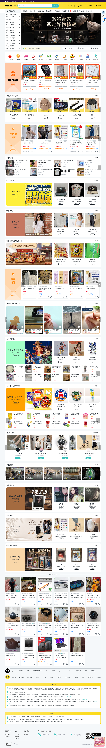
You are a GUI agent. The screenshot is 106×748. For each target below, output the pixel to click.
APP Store (96, 734)
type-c (13, 671)
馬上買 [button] (60, 264)
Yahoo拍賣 (10, 6)
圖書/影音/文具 (10, 19)
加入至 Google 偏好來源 (103, 16)
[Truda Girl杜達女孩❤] (41, 450)
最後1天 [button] (61, 203)
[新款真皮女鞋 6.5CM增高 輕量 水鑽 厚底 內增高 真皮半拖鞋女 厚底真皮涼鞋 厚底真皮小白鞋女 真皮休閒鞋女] (13, 442)
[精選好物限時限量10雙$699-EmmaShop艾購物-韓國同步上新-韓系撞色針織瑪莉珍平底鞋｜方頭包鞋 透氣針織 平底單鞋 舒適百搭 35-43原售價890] (84, 442)
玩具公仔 (64, 11)
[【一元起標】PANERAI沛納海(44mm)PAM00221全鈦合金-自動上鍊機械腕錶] (61, 442)
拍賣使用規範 (93, 744)
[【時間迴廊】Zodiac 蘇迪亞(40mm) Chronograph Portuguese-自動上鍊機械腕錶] (72, 438)
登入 (72, 5)
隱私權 (88, 744)
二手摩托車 (78, 671)
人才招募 (26, 734)
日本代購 (81, 11)
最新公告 (17, 738)
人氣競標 (57, 11)
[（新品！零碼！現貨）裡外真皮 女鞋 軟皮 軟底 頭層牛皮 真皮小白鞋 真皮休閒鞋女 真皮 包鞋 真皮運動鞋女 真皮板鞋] (25, 438)
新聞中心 (7, 734)
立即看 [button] (15, 197)
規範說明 (69, 697)
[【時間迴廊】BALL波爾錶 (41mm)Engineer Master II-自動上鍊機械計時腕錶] (72, 446)
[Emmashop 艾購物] (88, 450)
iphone (60, 671)
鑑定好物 (32, 11)
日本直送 (25, 11)
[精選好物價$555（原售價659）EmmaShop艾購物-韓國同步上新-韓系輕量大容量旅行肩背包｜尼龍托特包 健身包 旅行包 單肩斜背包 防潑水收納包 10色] (96, 438)
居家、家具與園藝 (10, 35)
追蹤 (18, 458)
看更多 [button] (15, 227)
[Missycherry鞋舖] (18, 450)
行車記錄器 (67, 677)
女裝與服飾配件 (10, 22)
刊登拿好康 (89, 11)
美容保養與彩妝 (10, 32)
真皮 (28, 671)
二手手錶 (21, 671)
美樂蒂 (51, 677)
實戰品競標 (95, 180)
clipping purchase (35, 151)
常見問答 (17, 734)
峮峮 (46, 671)
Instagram (17, 743)
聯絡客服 (17, 736)
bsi (8, 744)
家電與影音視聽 (10, 46)
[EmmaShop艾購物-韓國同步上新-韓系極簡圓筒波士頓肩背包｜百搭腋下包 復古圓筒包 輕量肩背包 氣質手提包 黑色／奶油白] (96, 446)
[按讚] (22, 327)
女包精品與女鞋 (10, 24)
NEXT (100, 109)
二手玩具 (29, 677)
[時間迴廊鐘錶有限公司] (65, 450)
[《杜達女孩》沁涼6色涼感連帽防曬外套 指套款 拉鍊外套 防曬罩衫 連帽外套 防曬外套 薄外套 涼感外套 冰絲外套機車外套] (48, 446)
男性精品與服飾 (10, 30)
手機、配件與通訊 (10, 43)
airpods (14, 677)
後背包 (37, 677)
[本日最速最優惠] (99, 742)
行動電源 (99, 677)
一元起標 (53, 671)
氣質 (86, 671)
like (32, 151)
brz (99, 671)
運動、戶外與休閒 (10, 38)
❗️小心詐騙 (73, 11)
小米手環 (58, 677)
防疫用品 (21, 677)
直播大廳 (96, 464)
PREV (6, 109)
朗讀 (103, 12)
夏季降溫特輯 (31, 48)
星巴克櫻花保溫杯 (37, 671)
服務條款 (84, 744)
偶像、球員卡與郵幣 (11, 14)
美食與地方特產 (10, 48)
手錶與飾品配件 (10, 27)
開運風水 (76, 677)
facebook (14, 743)
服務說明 (7, 736)
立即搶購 (29, 88)
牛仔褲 (44, 677)
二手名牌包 (90, 677)
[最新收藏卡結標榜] (61, 29)
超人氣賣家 (49, 11)
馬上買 (96, 241)
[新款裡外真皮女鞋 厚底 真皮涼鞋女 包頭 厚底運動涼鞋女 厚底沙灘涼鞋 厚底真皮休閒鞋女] (25, 446)
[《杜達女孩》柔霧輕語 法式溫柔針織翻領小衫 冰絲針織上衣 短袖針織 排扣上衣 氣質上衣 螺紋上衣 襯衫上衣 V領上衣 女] (37, 442)
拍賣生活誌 (40, 11)
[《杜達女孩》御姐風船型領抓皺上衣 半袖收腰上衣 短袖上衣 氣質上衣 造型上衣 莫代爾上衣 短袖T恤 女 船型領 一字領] (48, 438)
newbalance (69, 671)
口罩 (83, 677)
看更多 (96, 95)
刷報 (7, 671)
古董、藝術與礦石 (10, 16)
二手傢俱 (93, 671)
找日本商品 (95, 339)
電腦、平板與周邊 (10, 40)
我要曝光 (13, 84)
